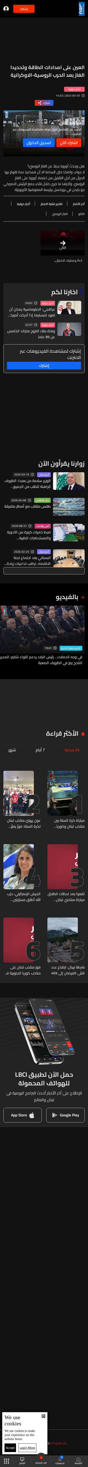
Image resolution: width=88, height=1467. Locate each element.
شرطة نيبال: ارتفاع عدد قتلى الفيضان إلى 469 (68, 970)
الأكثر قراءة (62, 733)
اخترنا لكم (64, 292)
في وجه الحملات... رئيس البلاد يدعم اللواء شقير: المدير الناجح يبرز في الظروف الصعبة (41, 660)
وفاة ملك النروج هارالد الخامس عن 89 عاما (31, 334)
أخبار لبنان (44, 475)
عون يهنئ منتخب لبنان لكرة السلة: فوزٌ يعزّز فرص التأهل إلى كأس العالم (24, 823)
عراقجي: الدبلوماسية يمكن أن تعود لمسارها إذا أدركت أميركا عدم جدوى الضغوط (32, 312)
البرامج (22, 1463)
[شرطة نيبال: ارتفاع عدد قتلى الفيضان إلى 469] (66, 947)
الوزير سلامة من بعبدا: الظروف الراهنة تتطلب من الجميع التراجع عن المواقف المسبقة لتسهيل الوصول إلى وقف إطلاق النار (28, 483)
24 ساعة (72, 750)
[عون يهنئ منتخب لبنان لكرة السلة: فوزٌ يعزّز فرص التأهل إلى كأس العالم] (22, 800)
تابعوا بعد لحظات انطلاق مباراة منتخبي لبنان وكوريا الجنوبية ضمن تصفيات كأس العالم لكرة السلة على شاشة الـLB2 (66, 897)
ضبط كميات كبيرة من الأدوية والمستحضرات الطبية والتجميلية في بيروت (29, 535)
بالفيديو (67, 597)
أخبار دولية (47, 303)
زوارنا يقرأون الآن (61, 463)
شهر (12, 750)
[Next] (5, 636)
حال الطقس (42, 500)
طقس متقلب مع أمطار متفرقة (27, 506)
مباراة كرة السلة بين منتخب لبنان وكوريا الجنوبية (69, 823)
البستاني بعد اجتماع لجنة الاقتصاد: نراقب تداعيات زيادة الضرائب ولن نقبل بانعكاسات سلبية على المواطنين (29, 560)
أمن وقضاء (42, 526)
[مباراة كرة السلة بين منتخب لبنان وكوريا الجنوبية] (66, 800)
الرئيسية (78, 1463)
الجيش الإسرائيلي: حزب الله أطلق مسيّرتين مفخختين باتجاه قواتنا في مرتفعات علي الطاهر (22, 897)
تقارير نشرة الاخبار (71, 648)
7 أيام (40, 750)
